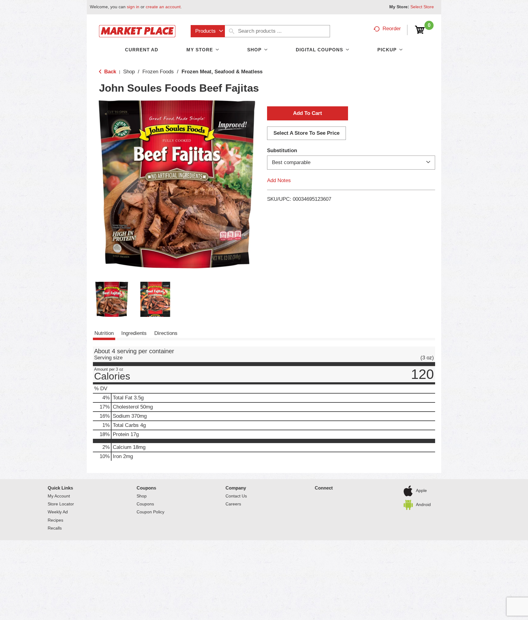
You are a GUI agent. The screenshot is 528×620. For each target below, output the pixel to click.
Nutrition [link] (104, 333)
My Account (59, 495)
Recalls (55, 528)
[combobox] (208, 31)
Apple (421, 490)
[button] (111, 299)
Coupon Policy (150, 511)
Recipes (55, 520)
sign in (133, 6)
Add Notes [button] (279, 180)
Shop (129, 72)
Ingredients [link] (134, 333)
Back (109, 72)
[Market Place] (137, 31)
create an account (163, 6)
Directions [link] (166, 333)
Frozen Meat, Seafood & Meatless (222, 72)
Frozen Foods (158, 72)
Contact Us (236, 495)
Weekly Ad (58, 511)
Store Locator (61, 503)
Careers (233, 503)
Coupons (146, 487)
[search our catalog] (231, 31)
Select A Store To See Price (306, 133)
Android (423, 504)
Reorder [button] (392, 28)
